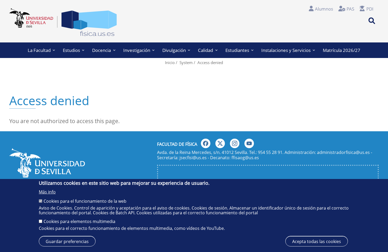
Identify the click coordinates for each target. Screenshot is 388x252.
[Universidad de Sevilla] (47, 175)
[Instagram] (234, 143)
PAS (350, 9)
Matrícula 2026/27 (341, 50)
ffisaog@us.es (245, 158)
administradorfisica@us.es (343, 152)
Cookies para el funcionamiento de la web (85, 201)
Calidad (205, 50)
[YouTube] (249, 143)
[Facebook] (205, 143)
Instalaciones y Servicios (286, 50)
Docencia (101, 50)
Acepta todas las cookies (316, 241)
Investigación (136, 50)
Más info (47, 192)
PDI (369, 9)
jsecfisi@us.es (193, 158)
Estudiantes (237, 50)
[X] (220, 143)
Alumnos (324, 9)
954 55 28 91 (270, 152)
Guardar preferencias (67, 241)
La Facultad (39, 50)
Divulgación (174, 50)
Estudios (71, 50)
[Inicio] (89, 24)
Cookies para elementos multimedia (79, 221)
